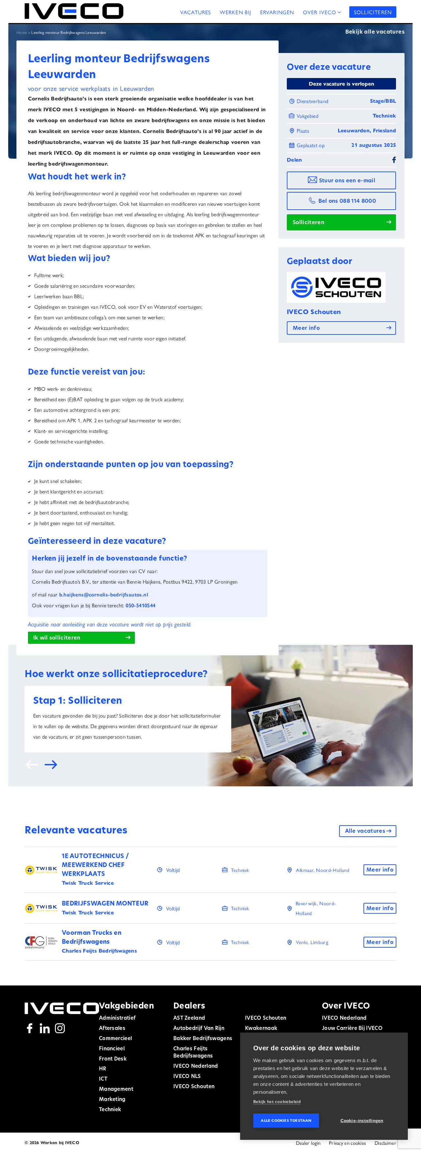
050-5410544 (140, 605)
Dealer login (308, 1142)
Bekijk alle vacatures (375, 32)
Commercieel (115, 1038)
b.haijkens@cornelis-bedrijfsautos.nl (103, 594)
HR (103, 1069)
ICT (103, 1079)
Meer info (306, 328)
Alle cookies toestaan (286, 1120)
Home (21, 32)
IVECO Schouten (193, 1087)
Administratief (117, 1018)
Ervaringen (277, 12)
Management (116, 1089)
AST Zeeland (189, 1018)
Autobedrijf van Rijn (198, 1028)
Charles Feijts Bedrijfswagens (193, 1053)
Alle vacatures (365, 831)
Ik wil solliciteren (57, 638)
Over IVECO (319, 12)
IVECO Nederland (195, 1066)
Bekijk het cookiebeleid (277, 1101)
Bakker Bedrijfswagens (202, 1038)
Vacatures (195, 12)
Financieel (112, 1049)
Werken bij (236, 12)
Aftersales (112, 1028)
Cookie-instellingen (362, 1120)
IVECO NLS (187, 1076)
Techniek (110, 1110)
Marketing (112, 1099)
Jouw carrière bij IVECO (352, 1028)
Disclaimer (385, 1142)
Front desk (113, 1059)
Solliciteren (373, 12)
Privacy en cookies (347, 1142)
